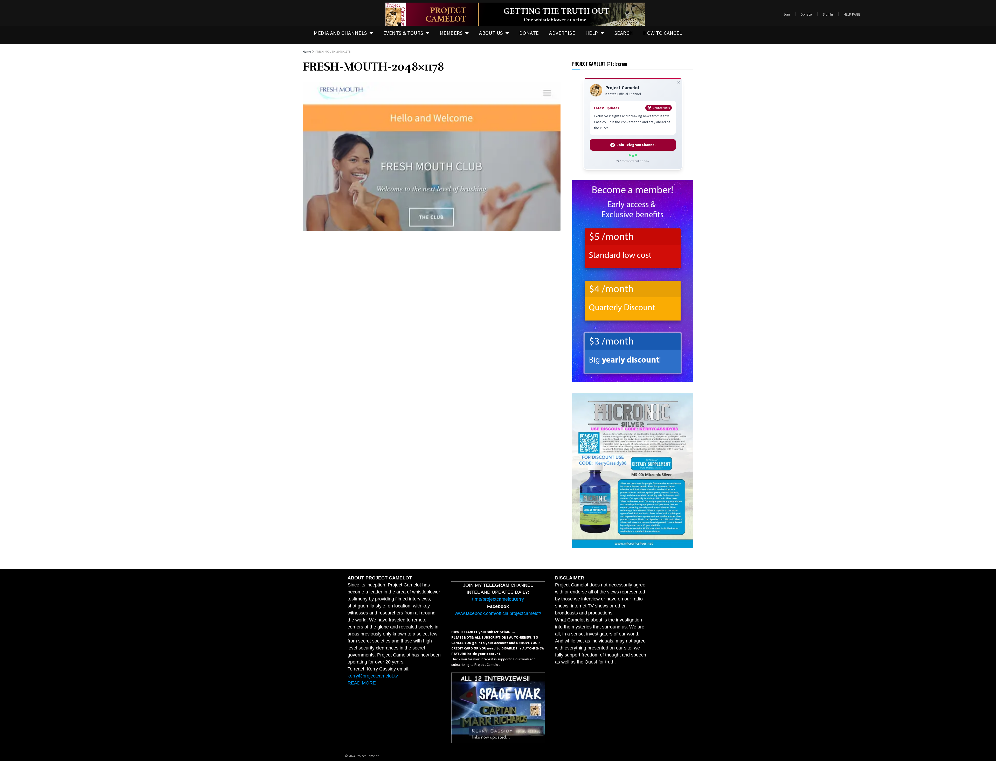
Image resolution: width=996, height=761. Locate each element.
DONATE (529, 33)
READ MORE (362, 683)
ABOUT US (491, 33)
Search (623, 33)
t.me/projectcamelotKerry (498, 599)
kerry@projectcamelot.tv (373, 676)
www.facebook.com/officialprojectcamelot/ (498, 613)
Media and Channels (340, 33)
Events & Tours (403, 33)
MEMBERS (451, 33)
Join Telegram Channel (636, 144)
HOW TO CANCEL (662, 33)
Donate (806, 14)
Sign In (828, 14)
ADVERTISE (562, 33)
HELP (591, 33)
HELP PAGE (852, 14)
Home (307, 51)
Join (786, 14)
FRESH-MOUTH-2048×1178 (332, 51)
